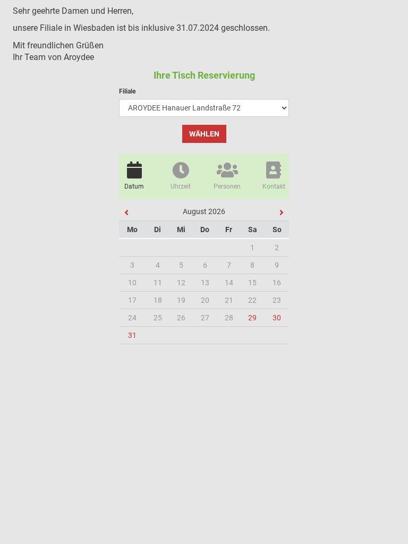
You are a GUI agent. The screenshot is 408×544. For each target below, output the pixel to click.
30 (277, 317)
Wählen (204, 134)
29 (252, 317)
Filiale (127, 91)
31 (132, 335)
